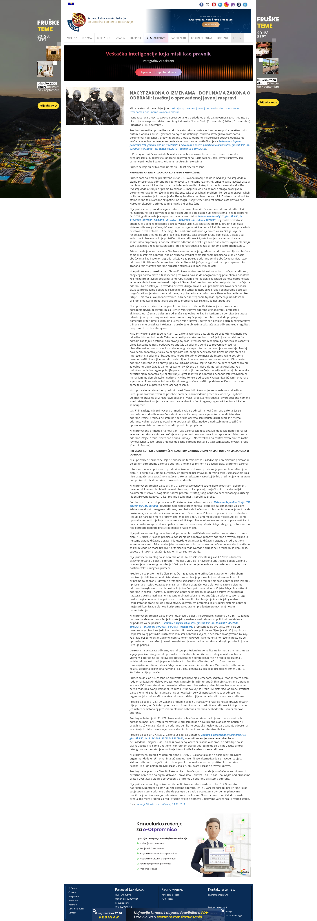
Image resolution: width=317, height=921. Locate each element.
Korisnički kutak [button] (201, 38)
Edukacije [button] (135, 38)
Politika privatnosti (217, 907)
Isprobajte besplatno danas (158, 72)
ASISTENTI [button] (159, 38)
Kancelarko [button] (178, 38)
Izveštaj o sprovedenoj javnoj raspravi (193, 108)
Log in (237, 38)
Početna (71, 38)
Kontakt (72, 912)
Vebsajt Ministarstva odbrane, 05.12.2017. (161, 804)
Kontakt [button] (222, 38)
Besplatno (103, 38)
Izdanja (120, 38)
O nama (87, 38)
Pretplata (73, 900)
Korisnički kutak (76, 908)
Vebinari (72, 904)
